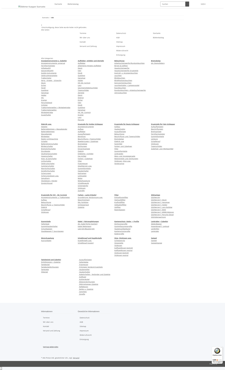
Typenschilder (83, 90)
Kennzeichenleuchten (122, 83)
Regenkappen (119, 210)
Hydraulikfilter (120, 200)
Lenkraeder (82, 176)
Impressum (120, 46)
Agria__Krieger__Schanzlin (51, 80)
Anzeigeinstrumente (86, 127)
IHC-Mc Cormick (84, 83)
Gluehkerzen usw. (85, 166)
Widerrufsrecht (122, 50)
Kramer (44, 100)
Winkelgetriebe (47, 112)
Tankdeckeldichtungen (50, 267)
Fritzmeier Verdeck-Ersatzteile (91, 267)
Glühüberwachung (158, 217)
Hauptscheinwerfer (121, 68)
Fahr (79, 70)
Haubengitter (84, 269)
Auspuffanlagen (84, 134)
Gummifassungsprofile (123, 226)
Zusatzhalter (46, 115)
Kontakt (83, 42)
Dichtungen (82, 146)
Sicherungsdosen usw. (50, 176)
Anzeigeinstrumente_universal (53, 63)
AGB (118, 37)
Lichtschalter (46, 161)
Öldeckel (44, 272)
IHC (42, 98)
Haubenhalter (83, 171)
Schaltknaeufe (83, 183)
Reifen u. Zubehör (86, 289)
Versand (76, 358)
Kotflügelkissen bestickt (123, 248)
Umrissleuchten (120, 93)
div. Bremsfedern (158, 63)
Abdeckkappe (156, 224)
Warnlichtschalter (48, 168)
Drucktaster (45, 151)
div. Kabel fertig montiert (88, 224)
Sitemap (119, 42)
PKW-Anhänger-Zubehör (88, 284)
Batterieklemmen (48, 131)
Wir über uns (85, 37)
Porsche (81, 120)
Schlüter (44, 105)
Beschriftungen (157, 129)
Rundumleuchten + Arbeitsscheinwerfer (130, 90)
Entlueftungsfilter (121, 197)
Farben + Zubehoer (85, 159)
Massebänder (46, 134)
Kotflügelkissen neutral (123, 250)
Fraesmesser (83, 163)
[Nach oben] (1, 368)
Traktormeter (46, 78)
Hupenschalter (47, 156)
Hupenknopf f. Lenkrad (160, 226)
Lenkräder (155, 231)
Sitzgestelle (118, 243)
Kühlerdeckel (84, 279)
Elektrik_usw (119, 141)
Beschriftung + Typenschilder (89, 139)
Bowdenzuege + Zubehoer (88, 141)
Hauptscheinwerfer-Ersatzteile (126, 70)
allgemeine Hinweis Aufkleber (89, 66)
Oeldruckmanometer (49, 75)
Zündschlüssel (46, 183)
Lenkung (154, 139)
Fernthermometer (48, 66)
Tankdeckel (45, 264)
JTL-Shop (220, 364)
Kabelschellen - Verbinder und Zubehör (94, 274)
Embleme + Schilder (86, 154)
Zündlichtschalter (48, 171)
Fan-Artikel (82, 156)
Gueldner (45, 90)
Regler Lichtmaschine (49, 139)
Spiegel (154, 240)
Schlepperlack (83, 205)
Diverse (81, 98)
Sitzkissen (82, 188)
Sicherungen (46, 173)
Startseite (58, 4)
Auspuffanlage (120, 131)
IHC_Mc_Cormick (84, 112)
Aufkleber (81, 63)
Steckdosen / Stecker (49, 181)
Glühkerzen (155, 197)
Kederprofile (119, 234)
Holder (43, 95)
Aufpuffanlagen (157, 127)
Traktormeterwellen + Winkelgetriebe (55, 107)
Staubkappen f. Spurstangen (52, 231)
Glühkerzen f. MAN (158, 210)
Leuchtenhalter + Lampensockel (126, 85)
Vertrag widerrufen (50, 347)
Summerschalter (47, 166)
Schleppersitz (119, 240)
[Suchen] (187, 4)
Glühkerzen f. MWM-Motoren (162, 212)
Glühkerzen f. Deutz (159, 200)
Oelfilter (117, 207)
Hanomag (45, 93)
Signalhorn (45, 178)
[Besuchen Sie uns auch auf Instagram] (43, 353)
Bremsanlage (156, 131)
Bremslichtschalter (48, 149)
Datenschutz (121, 33)
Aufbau (81, 129)
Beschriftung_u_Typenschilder (53, 205)
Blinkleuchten (119, 78)
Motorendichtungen (87, 282)
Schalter (44, 141)
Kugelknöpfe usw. (85, 240)
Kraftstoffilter (119, 202)
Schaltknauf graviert (86, 243)
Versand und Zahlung (88, 46)
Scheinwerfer (83, 186)
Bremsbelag (82, 144)
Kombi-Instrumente (48, 73)
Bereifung (82, 136)
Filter (80, 161)
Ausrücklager (46, 240)
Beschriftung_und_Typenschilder (127, 136)
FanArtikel (118, 144)
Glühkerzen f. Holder (159, 205)
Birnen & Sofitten (121, 66)
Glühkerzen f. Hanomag (160, 202)
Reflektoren (83, 287)
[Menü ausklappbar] (21, 2)
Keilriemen (82, 173)
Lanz (79, 85)
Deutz (43, 83)
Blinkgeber (45, 136)
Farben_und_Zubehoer (123, 146)
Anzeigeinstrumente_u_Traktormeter (55, 197)
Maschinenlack (84, 200)
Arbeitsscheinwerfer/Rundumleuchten (129, 63)
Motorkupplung (84, 181)
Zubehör (81, 207)
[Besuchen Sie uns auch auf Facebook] (43, 350)
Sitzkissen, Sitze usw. (122, 161)
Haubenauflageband (122, 229)
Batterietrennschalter (49, 144)
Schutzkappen (46, 229)
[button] (193, 4)
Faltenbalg (45, 224)
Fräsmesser (83, 264)
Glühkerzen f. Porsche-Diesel (162, 215)
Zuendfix (81, 191)
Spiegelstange (156, 243)
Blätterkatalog (73, 4)
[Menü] (221, 348)
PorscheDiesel (46, 102)
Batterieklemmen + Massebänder (54, 129)
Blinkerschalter (47, 146)
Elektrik (81, 151)
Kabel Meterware (84, 226)
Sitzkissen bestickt (121, 253)
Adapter (44, 127)
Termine (83, 33)
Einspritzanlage (84, 149)
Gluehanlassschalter (49, 154)
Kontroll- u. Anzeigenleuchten (126, 73)
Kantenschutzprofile (122, 231)
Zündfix (82, 294)
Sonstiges (83, 292)
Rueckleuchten (120, 88)
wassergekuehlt (47, 70)
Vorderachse (119, 163)
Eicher (43, 85)
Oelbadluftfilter (120, 205)
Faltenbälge (83, 262)
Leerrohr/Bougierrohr (86, 229)
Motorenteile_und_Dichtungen (126, 159)
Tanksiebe (45, 269)
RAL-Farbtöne (83, 202)
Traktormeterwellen (49, 110)
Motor (80, 178)
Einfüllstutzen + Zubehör (51, 262)
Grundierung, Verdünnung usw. (90, 197)
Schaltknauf (155, 141)
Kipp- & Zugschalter (49, 159)
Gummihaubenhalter (49, 226)
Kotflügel (82, 277)
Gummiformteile (84, 168)
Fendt (43, 88)
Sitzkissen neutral (121, 255)
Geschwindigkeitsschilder (88, 88)
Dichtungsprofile (120, 224)
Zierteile (81, 93)
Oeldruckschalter (48, 163)
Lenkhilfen (155, 229)
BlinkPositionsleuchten (123, 80)
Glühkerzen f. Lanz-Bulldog (161, 207)
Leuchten (118, 75)
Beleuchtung (119, 134)
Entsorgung (120, 55)
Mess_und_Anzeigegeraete (124, 156)
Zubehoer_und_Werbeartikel (162, 149)
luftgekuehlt (46, 68)
